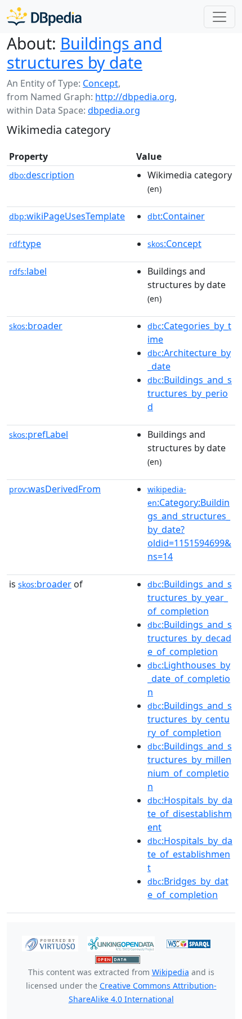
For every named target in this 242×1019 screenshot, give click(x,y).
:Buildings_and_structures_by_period (189, 393)
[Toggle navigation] (219, 17)
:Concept (174, 243)
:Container (176, 216)
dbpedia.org (114, 110)
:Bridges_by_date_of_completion (187, 888)
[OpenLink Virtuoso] (50, 943)
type (25, 243)
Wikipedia (170, 972)
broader (35, 326)
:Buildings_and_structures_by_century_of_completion (189, 719)
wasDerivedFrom (55, 489)
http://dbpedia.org (134, 97)
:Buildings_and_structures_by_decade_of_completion (189, 638)
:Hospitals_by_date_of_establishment (189, 854)
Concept (100, 83)
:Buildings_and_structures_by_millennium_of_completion (189, 766)
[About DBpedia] (44, 17)
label (28, 271)
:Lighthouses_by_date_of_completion (188, 678)
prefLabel (38, 434)
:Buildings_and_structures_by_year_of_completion (189, 597)
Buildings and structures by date (84, 53)
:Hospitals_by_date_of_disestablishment (189, 813)
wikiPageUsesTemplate (67, 216)
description (41, 175)
